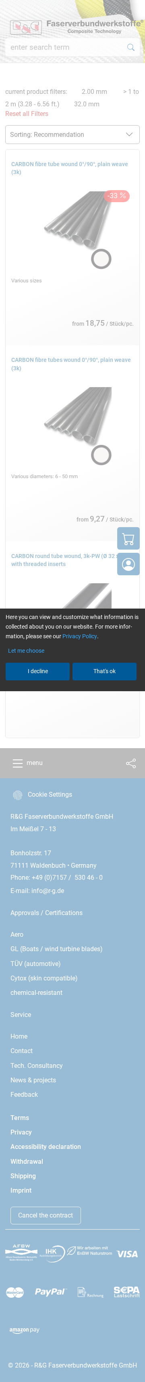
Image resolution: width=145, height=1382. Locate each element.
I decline (38, 671)
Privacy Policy (79, 636)
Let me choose (26, 650)
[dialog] (72, 691)
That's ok (104, 671)
